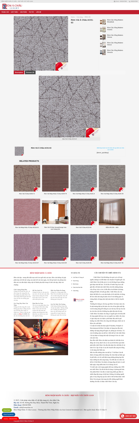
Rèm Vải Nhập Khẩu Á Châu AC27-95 (112, 263)
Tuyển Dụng (76, 280)
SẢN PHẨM (23, 12)
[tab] (19, 72)
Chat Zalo (7, 410)
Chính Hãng (75, 290)
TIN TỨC (31, 12)
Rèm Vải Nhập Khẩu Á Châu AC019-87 (27, 263)
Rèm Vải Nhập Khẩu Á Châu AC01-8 (84, 193)
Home (73, 17)
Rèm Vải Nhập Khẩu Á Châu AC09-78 (55, 193)
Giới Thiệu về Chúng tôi (78, 277)
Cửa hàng (80, 17)
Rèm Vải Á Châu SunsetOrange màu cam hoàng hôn (55, 228)
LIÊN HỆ (38, 12)
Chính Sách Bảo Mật (77, 287)
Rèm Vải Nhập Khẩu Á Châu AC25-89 (55, 263)
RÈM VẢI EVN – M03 (112, 227)
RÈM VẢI (87, 17)
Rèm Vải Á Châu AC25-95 (83, 263)
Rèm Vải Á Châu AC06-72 (27, 193)
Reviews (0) (30, 72)
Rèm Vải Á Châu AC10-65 (83, 227)
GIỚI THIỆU (14, 12)
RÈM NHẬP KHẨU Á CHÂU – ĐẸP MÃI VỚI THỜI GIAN (17, 1)
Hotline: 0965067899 (10, 418)
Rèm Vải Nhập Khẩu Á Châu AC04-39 (112, 193)
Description (19, 72)
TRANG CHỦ (5, 12)
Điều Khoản (75, 284)
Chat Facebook (8, 414)
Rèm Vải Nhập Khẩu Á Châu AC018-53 (27, 227)
